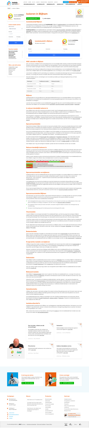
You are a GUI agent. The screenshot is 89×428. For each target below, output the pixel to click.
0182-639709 (47, 18)
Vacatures (66, 407)
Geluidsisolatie (12, 57)
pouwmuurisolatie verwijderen (66, 189)
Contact (79, 4)
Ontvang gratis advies (32, 18)
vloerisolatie (68, 29)
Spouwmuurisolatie (29, 4)
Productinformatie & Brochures (71, 409)
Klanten (19, 15)
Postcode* (10, 31)
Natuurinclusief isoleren (69, 405)
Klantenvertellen (12, 68)
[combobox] (16, 28)
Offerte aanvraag (68, 383)
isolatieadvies (75, 32)
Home (9, 8)
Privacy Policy (49, 424)
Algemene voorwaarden (31, 424)
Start (16, 42)
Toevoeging (18, 36)
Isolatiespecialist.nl (62, 24)
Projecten (66, 404)
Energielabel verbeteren (69, 400)
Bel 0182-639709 (29, 383)
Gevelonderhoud (70, 4)
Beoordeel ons (17, 18)
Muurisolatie (48, 405)
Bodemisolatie (51, 4)
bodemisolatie (64, 233)
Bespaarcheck (12, 70)
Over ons (11, 71)
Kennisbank (66, 402)
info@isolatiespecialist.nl (43, 312)
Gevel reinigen (48, 412)
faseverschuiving (41, 280)
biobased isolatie (37, 274)
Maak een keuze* (11, 26)
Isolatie (10, 72)
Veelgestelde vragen (13, 67)
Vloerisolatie (40, 4)
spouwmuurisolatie (60, 29)
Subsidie (66, 2)
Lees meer (41, 335)
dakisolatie (28, 31)
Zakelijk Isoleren (67, 399)
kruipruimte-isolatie (75, 29)
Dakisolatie (60, 4)
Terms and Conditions (41, 424)
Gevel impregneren (49, 414)
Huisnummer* (11, 36)
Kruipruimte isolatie (49, 404)
